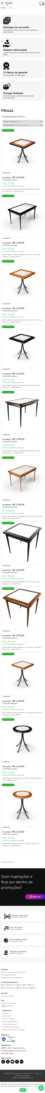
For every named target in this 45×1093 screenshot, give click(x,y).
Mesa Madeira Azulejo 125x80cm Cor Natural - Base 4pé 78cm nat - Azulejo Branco (22, 517)
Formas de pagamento (10, 1021)
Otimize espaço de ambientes (11, 978)
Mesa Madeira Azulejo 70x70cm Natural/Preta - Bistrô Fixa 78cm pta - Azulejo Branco (21, 190)
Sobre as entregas (8, 1019)
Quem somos (6, 1016)
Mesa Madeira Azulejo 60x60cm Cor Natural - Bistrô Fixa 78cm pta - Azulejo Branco (22, 714)
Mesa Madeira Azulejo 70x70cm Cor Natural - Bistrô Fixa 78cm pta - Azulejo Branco (22, 321)
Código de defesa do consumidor (13, 1030)
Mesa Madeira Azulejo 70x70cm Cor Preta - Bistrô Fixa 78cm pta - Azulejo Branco (21, 386)
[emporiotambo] (8, 1006)
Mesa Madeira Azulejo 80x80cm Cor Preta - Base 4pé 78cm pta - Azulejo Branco (21, 583)
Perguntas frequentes (8, 1003)
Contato (5, 1013)
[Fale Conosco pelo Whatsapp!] (41, 1088)
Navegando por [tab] (12, 116)
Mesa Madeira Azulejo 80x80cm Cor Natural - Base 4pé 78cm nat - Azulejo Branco (22, 648)
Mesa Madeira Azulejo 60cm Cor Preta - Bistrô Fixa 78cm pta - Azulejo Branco (22, 779)
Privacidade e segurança (10, 1027)
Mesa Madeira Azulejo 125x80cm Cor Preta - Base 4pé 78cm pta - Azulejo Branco (21, 256)
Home (3, 8)
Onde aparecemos (7, 996)
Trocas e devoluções (9, 1024)
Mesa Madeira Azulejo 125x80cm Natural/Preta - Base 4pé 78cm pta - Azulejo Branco (21, 452)
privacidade (34, 1086)
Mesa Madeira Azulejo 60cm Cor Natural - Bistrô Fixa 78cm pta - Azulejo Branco (21, 845)
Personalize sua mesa (8, 975)
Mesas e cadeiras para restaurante (13, 972)
